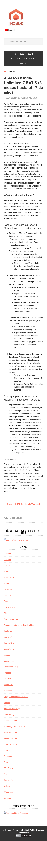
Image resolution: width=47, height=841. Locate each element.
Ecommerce (9, 660)
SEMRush (8, 768)
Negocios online (10, 738)
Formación (8, 684)
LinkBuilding (9, 714)
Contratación (24, 832)
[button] (18, 30)
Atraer (6, 583)
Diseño (7, 654)
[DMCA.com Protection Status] (23, 836)
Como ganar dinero (12, 619)
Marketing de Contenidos (14, 726)
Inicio (6, 71)
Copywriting (9, 642)
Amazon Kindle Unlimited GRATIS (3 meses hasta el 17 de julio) (23, 85)
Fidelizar (7, 678)
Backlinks (8, 589)
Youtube (7, 797)
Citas (6, 613)
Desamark (23, 16)
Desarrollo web (10, 648)
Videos (7, 786)
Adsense (7, 553)
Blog (6, 601)
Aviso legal (7, 830)
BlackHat (8, 595)
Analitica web (9, 577)
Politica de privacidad (21, 830)
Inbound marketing (12, 708)
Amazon (19, 518)
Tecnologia (8, 779)
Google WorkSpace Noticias (16, 696)
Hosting (7, 702)
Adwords (7, 559)
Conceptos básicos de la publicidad (19, 625)
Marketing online (11, 732)
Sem (6, 762)
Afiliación (7, 565)
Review (7, 750)
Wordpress (8, 791)
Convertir (8, 636)
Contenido (8, 631)
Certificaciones (10, 607)
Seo (5, 774)
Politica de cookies (37, 830)
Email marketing (11, 666)
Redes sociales (10, 744)
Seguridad (8, 756)
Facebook (8, 672)
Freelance (8, 690)
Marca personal (10, 720)
